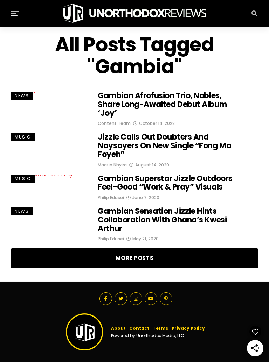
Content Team (114, 123)
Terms (160, 328)
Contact (139, 328)
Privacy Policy (188, 328)
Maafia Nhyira (112, 165)
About (118, 328)
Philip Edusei (111, 197)
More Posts (134, 258)
